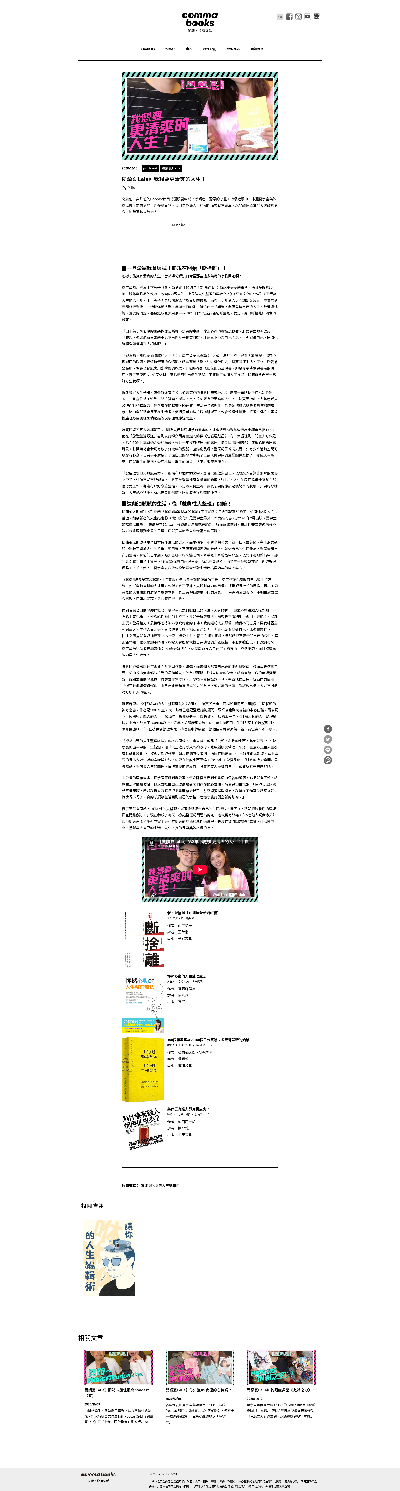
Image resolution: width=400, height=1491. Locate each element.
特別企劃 (209, 49)
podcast (150, 168)
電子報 (317, 16)
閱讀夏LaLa (171, 168)
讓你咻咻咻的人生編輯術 (160, 1186)
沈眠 (131, 188)
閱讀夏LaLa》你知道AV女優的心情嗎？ (199, 1390)
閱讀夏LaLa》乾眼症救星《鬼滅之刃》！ (281, 1390)
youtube (307, 16)
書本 (189, 49)
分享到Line (328, 750)
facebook (289, 16)
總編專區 (233, 49)
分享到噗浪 (328, 760)
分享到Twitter (328, 739)
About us (147, 49)
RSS (280, 16)
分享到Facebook (328, 729)
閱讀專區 (257, 49)
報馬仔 (170, 49)
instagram (298, 16)
